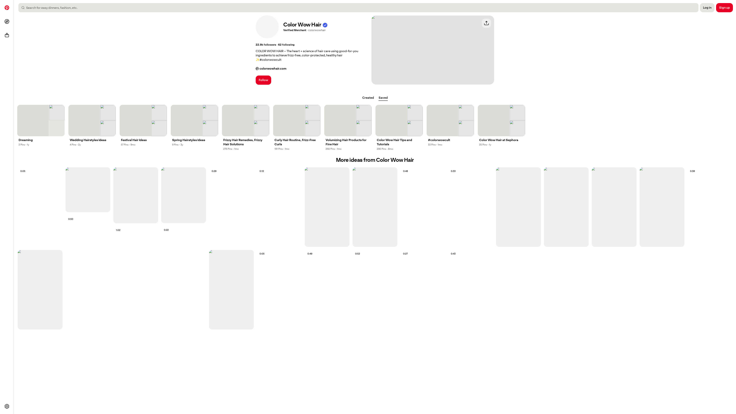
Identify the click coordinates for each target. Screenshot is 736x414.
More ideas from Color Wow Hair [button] (375, 160)
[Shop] (7, 35)
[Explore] (7, 21)
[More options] (7, 406)
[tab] (368, 97)
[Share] (486, 23)
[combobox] (360, 7)
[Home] (7, 7)
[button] (325, 25)
